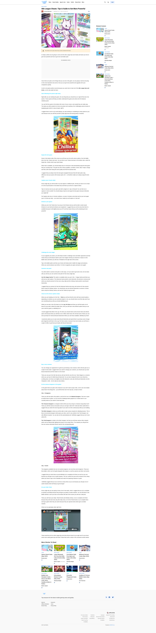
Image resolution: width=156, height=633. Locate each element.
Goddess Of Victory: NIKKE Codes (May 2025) (84, 577)
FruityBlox (102, 620)
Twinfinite (92, 615)
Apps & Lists (63, 2)
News (50, 2)
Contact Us (53, 602)
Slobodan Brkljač (70, 561)
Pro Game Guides (84, 615)
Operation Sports (101, 618)
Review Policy (44, 605)
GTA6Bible (86, 621)
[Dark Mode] (108, 2)
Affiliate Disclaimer (45, 604)
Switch (72, 2)
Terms (52, 604)
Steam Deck (78, 2)
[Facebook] (109, 597)
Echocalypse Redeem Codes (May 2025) (58, 577)
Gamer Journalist (84, 618)
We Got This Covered (100, 616)
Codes (68, 2)
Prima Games (85, 616)
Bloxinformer (112, 620)
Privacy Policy (53, 605)
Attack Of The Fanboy (110, 615)
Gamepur (102, 615)
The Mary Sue (112, 618)
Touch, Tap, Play (84, 620)
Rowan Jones (44, 558)
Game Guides (55, 2)
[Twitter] (113, 597)
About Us (43, 602)
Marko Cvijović (57, 561)
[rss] (106, 597)
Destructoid (112, 616)
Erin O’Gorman (82, 580)
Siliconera (92, 616)
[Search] (105, 2)
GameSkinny (92, 618)
